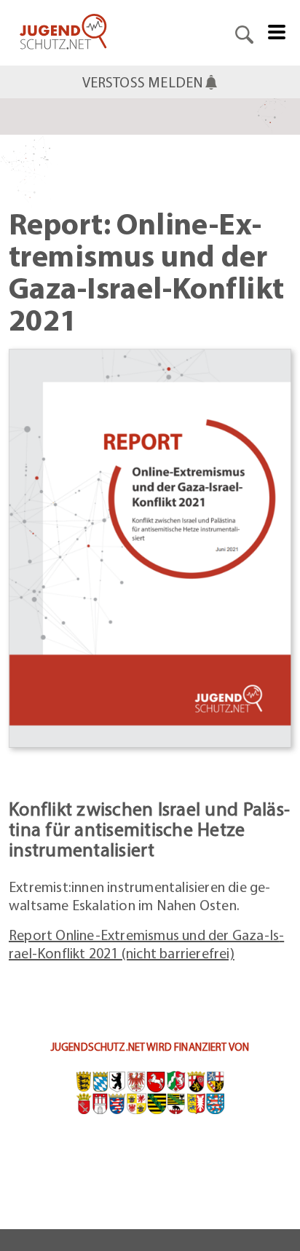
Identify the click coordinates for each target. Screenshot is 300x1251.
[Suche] (244, 33)
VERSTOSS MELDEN (143, 82)
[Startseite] (63, 33)
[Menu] (276, 30)
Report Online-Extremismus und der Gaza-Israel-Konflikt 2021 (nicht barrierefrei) (146, 944)
